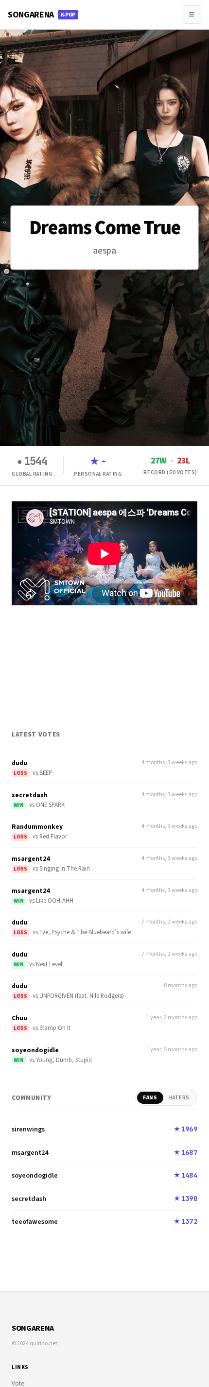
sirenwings (28, 1129)
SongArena (41, 15)
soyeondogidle (35, 1050)
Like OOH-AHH (54, 900)
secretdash (30, 795)
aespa (104, 250)
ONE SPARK (50, 805)
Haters (179, 1097)
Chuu (19, 1018)
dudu (19, 763)
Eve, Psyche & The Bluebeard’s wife (85, 932)
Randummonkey (37, 826)
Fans (150, 1097)
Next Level (49, 964)
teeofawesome (35, 1221)
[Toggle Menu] (192, 14)
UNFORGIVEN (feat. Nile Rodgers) (81, 996)
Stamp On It (54, 1028)
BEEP (45, 773)
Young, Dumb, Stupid (64, 1060)
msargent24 (31, 858)
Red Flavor (53, 836)
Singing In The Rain (64, 868)
